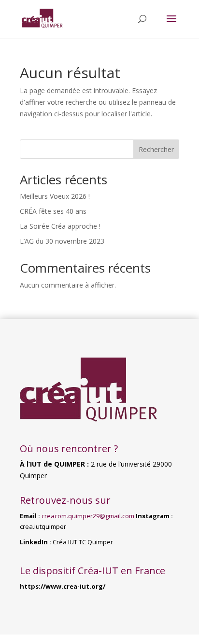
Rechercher (156, 149)
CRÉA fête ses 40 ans (53, 211)
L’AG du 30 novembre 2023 (62, 241)
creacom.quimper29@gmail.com (88, 515)
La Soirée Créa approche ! (60, 226)
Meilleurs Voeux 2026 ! (55, 196)
